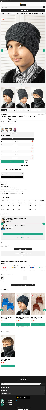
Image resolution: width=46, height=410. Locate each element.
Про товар (3, 110)
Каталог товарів (24, 10)
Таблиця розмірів (12, 110)
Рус (44, 1)
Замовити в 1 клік (24, 165)
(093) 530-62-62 (7, 404)
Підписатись (42, 383)
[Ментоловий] (13, 351)
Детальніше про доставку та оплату (22, 285)
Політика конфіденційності (23, 409)
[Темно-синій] (13, 353)
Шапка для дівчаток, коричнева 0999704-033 (37, 318)
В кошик (12, 161)
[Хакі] (13, 354)
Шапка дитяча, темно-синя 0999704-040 (6, 318)
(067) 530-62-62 (7, 400)
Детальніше (23, 234)
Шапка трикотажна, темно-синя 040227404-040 (22, 318)
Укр (41, 1)
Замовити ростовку (12, 176)
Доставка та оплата (36, 110)
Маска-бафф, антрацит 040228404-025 (5, 360)
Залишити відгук (23, 249)
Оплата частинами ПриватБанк (13, 169)
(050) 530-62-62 (7, 402)
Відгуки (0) (27, 110)
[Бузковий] (13, 355)
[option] (8, 97)
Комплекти (20, 110)
